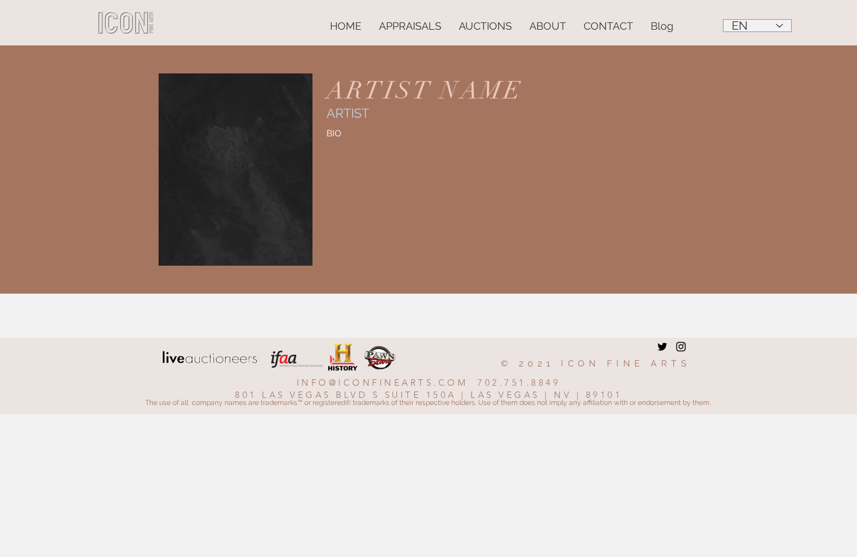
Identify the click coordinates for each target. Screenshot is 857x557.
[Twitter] (662, 346)
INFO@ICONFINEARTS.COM (382, 382)
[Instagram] (681, 346)
